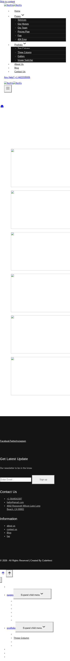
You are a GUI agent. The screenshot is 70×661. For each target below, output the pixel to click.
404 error (22, 39)
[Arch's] (13, 5)
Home (17, 11)
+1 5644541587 (14, 499)
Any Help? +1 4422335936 (17, 77)
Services (22, 20)
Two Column (24, 48)
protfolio (11, 628)
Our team (22, 27)
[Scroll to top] (3, 574)
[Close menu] (1, 580)
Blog (16, 68)
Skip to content (7, 1)
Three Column (24, 52)
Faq (19, 35)
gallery (21, 56)
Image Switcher (25, 60)
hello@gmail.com (15, 502)
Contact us (19, 71)
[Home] (2, 107)
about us (11, 526)
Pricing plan (24, 31)
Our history (23, 24)
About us (19, 64)
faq (8, 536)
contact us (12, 529)
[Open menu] (8, 88)
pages (10, 595)
